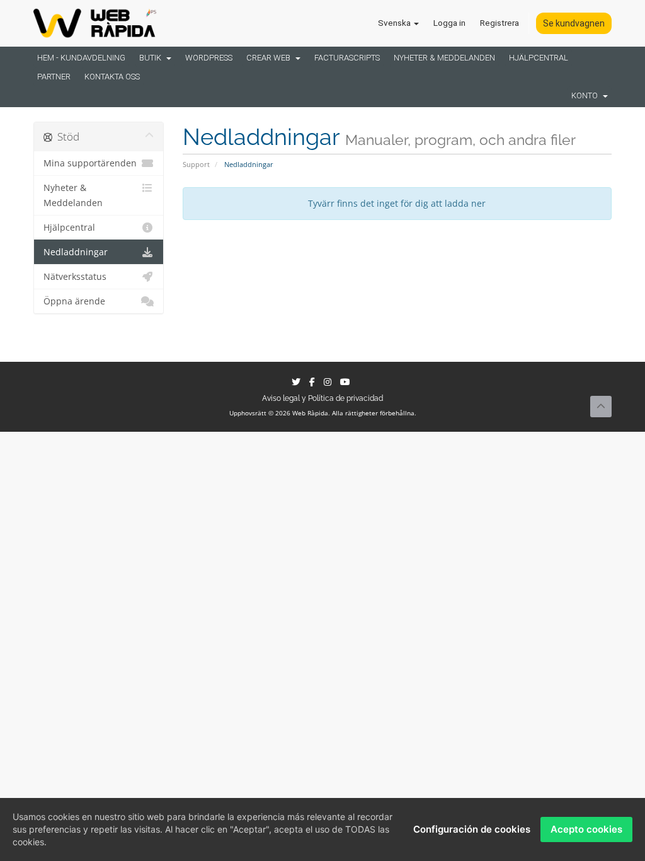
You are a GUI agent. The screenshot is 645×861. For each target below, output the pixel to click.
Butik (152, 57)
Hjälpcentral (538, 57)
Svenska (395, 23)
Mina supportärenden (90, 163)
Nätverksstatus (74, 276)
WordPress (208, 57)
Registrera (499, 23)
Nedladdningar (75, 252)
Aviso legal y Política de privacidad (322, 398)
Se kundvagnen (574, 23)
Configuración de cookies (471, 829)
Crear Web (270, 57)
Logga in (449, 23)
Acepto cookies (586, 829)
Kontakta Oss (112, 76)
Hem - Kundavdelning (81, 57)
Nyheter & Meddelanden (444, 57)
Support (196, 164)
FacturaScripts (347, 57)
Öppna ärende (74, 301)
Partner (54, 76)
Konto (586, 95)
